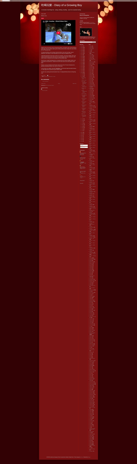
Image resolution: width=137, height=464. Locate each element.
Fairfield (91, 266)
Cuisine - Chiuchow (91, 126)
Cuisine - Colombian (91, 128)
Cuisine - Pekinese (91, 204)
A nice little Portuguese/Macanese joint (84, 83)
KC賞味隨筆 (82, 162)
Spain (90, 398)
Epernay (91, 265)
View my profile (44, 90)
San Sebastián (92, 384)
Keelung (91, 303)
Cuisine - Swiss (92, 232)
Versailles (91, 436)
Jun (82, 123)
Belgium (91, 74)
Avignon (91, 57)
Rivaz (90, 373)
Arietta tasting (84, 93)
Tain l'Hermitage (92, 407)
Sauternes (91, 386)
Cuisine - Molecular (91, 189)
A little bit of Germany (84, 112)
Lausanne (91, 318)
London (91, 322)
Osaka (91, 354)
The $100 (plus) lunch (84, 86)
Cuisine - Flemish (92, 134)
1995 (82, 138)
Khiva (90, 305)
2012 (82, 66)
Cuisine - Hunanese (91, 161)
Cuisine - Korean (92, 177)
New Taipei (91, 344)
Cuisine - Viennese (91, 250)
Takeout (91, 411)
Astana (91, 54)
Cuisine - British (92, 114)
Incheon (91, 293)
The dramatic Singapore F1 (84, 116)
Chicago (91, 91)
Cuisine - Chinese (93, 123)
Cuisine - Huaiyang (91, 156)
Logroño (91, 321)
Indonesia (91, 296)
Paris (90, 357)
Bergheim (91, 75)
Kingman (91, 306)
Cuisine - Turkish (92, 240)
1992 (82, 141)
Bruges (91, 78)
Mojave (91, 337)
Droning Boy (92, 259)
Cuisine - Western (93, 253)
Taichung (91, 405)
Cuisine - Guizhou (93, 145)
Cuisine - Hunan (92, 158)
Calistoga (91, 83)
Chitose (91, 94)
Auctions (91, 55)
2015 (82, 62)
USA (90, 432)
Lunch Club (91, 325)
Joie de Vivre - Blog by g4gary (83, 167)
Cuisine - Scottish (92, 216)
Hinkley (91, 284)
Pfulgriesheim (92, 360)
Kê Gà (91, 302)
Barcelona (91, 68)
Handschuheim (92, 280)
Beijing (91, 73)
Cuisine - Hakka (92, 147)
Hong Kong (46, 76)
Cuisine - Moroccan (91, 195)
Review (91, 368)
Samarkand (91, 381)
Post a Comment (45, 81)
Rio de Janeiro (92, 370)
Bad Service (92, 61)
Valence (91, 435)
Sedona (91, 388)
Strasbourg (91, 402)
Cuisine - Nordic (92, 199)
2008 (82, 72)
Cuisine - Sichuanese (91, 227)
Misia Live (44, 15)
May (82, 124)
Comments (83, 147)
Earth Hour (91, 261)
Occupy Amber (92, 349)
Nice (90, 347)
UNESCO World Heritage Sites (92, 429)
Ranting (91, 365)
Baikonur (91, 63)
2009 (82, 70)
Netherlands (92, 343)
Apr (82, 126)
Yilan (90, 447)
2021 (82, 53)
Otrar (90, 355)
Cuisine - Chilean (92, 121)
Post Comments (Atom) (50, 85)
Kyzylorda (91, 312)
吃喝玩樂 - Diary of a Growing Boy (61, 5)
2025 (82, 47)
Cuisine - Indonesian (91, 167)
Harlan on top (84, 80)
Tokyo (91, 418)
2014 (82, 63)
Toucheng (91, 420)
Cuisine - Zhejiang (93, 255)
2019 (82, 56)
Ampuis (91, 47)
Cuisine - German (93, 140)
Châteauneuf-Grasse (92, 89)
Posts (82, 145)
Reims (91, 366)
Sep (82, 118)
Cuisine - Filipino (92, 132)
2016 (82, 60)
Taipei (91, 409)
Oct (82, 76)
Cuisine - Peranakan (91, 206)
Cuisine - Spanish (92, 230)
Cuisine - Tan (92, 237)
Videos (54, 76)
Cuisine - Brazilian (93, 112)
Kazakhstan (91, 301)
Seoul (90, 389)
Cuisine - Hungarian (91, 163)
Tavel (90, 415)
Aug (82, 120)
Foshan (91, 268)
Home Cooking (92, 287)
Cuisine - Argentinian (91, 105)
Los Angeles (92, 323)
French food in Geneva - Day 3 (84, 99)
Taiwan (91, 410)
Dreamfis (81, 183)
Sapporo (91, 385)
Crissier (91, 99)
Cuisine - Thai (92, 238)
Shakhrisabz (92, 390)
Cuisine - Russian (92, 214)
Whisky (91, 441)
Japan (91, 297)
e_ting (81, 175)
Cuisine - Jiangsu (92, 173)
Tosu (90, 419)
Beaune (91, 70)
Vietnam (91, 439)
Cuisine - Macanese (91, 182)
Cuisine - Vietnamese (92, 252)
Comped (91, 95)
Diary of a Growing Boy (84, 15)
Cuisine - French (92, 136)
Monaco (91, 338)
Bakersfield (91, 64)
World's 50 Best (92, 445)
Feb (82, 129)
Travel (91, 424)
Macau (91, 327)
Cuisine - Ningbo (92, 197)
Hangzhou (91, 281)
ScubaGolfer (82, 180)
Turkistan (91, 425)
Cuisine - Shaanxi (92, 218)
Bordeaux (91, 77)
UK (90, 427)
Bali (90, 65)
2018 (82, 57)
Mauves (91, 328)
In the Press (92, 292)
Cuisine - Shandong (91, 221)
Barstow (91, 69)
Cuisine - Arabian (92, 102)
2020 (82, 54)
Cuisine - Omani (92, 201)
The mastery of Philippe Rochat (84, 96)
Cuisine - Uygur (92, 242)
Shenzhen (91, 393)
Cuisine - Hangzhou (91, 150)
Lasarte (91, 315)
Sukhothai (91, 403)
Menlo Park (91, 330)
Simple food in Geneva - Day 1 (84, 106)
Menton (91, 331)
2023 (82, 50)
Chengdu (91, 90)
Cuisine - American (91, 101)
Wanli (90, 440)
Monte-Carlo (92, 340)
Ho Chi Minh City (92, 285)
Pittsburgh (91, 361)
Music (91, 342)
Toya (90, 423)
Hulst (90, 291)
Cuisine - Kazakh (92, 175)
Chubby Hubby (83, 157)
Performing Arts (50, 76)
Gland (91, 274)
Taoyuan (91, 413)
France (91, 269)
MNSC (91, 335)
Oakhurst (91, 348)
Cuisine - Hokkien (92, 151)
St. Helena (91, 399)
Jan (82, 130)
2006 (82, 133)
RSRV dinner (82, 154)
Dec (82, 73)
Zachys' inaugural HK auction (84, 91)
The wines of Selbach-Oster (84, 109)
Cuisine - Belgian (92, 110)
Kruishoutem (92, 310)
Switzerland (91, 404)
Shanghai (91, 391)
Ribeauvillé (91, 369)
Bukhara (91, 82)
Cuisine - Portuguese (91, 213)
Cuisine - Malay (92, 184)
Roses (91, 375)
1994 (82, 139)
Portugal (91, 364)
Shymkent (91, 395)
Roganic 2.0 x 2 (82, 168)
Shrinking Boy (92, 394)
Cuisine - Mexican (93, 186)
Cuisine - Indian (92, 164)
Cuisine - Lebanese (91, 180)
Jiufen (91, 298)
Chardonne (91, 84)
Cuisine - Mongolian (91, 193)
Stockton (91, 400)
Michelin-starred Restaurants (92, 333)
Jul (82, 121)
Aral (90, 49)
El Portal (91, 264)
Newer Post (43, 83)
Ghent (91, 273)
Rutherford (91, 378)
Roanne (91, 374)
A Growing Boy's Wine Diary (83, 153)
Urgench (91, 431)
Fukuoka (91, 270)
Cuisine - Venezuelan (91, 247)
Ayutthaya (91, 58)
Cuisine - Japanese (91, 172)
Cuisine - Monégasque (92, 191)
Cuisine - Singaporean (92, 229)
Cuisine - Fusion (92, 138)
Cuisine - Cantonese (91, 119)
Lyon (90, 326)
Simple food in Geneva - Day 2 (84, 102)
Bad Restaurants (92, 59)
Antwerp (91, 48)
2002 (82, 135)
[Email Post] (47, 75)
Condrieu (91, 96)
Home (59, 83)
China (91, 92)
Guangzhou (91, 279)
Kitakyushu (91, 307)
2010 (82, 69)
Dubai (91, 260)
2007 (82, 132)
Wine (90, 444)
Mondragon (91, 339)
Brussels (91, 79)
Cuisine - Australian (91, 109)
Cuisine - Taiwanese (91, 235)
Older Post (74, 83)
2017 (82, 59)
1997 (82, 136)
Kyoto (90, 311)
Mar (82, 127)
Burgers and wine (84, 88)
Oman (91, 353)
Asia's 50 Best (92, 52)
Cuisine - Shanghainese (92, 224)
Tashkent (91, 414)
